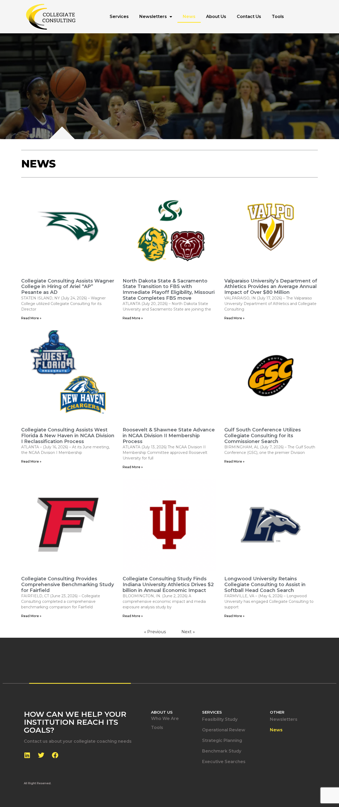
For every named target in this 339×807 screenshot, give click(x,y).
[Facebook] (55, 755)
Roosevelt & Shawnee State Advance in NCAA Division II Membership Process (169, 435)
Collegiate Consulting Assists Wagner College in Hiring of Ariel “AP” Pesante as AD (67, 286)
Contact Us (249, 16)
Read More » (31, 318)
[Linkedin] (27, 755)
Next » (188, 631)
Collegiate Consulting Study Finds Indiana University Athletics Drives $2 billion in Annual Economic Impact (168, 584)
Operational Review (223, 729)
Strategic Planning (222, 740)
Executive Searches (224, 761)
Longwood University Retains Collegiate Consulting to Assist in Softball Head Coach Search (265, 584)
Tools (278, 16)
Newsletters (153, 16)
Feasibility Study (220, 719)
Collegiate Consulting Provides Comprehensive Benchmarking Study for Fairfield (67, 584)
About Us (216, 16)
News (189, 16)
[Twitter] (41, 755)
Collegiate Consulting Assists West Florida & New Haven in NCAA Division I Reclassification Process (67, 435)
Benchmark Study (221, 751)
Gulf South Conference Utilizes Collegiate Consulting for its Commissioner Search (262, 435)
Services (119, 16)
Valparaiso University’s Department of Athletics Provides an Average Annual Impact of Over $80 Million (270, 286)
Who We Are (165, 718)
